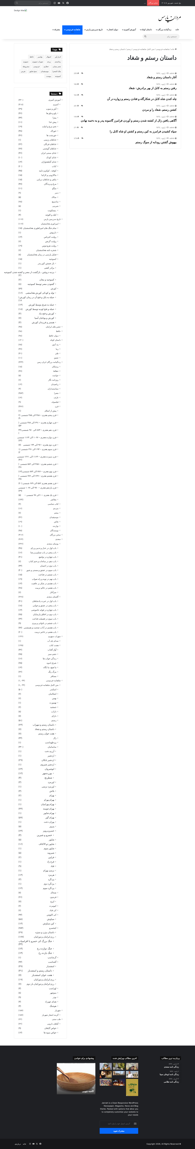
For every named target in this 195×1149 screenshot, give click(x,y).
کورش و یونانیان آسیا (44, 318)
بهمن (54, 698)
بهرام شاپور (48, 813)
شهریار (58, 1010)
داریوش (53, 232)
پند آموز (55, 344)
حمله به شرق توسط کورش (41, 304)
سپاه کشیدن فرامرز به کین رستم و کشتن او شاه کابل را (143, 131)
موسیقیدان (45, 71)
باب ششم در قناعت (47, 574)
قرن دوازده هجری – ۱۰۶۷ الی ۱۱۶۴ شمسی (36, 437)
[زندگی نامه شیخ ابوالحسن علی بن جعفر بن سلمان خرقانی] (119, 1066)
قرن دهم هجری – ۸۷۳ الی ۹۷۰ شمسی (39, 430)
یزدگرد (51, 879)
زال (54, 738)
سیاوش (50, 919)
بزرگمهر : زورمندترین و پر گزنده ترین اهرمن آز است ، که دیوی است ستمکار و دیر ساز (111, 3)
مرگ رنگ (52, 671)
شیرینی (55, 206)
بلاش (51, 791)
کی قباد (53, 910)
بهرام (51, 795)
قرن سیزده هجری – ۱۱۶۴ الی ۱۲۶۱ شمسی (36, 456)
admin (172, 73)
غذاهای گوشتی (49, 148)
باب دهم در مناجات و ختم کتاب (42, 561)
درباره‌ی (18, 1144)
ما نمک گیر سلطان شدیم (81, 1091)
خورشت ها (51, 135)
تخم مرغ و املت (49, 126)
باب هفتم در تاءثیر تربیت (45, 632)
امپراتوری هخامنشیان (50, 223)
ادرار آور (58, 57)
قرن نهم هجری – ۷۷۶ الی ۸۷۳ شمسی (39, 471)
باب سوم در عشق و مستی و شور (41, 570)
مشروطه (26, 66)
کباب (54, 166)
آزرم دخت (49, 751)
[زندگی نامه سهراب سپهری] (106, 1074)
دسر (57, 193)
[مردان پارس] (169, 18)
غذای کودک (51, 157)
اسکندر (53, 689)
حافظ (32, 57)
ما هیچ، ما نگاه (49, 667)
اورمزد (51, 782)
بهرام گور (49, 817)
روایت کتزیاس (50, 237)
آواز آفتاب (52, 649)
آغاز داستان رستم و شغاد (162, 77)
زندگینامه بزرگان (164, 30)
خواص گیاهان (50, 1028)
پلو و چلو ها (51, 113)
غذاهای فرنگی (50, 144)
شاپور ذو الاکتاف (46, 844)
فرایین (51, 857)
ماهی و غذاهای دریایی (46, 179)
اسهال (48, 57)
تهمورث (52, 702)
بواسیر (40, 57)
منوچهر (53, 992)
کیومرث (52, 905)
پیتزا (54, 117)
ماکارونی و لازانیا (48, 175)
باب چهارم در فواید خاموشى (43, 610)
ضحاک (53, 892)
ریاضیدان (55, 384)
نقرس (23, 71)
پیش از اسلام (50, 410)
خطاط (56, 371)
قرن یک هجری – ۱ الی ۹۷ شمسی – (40, 495)
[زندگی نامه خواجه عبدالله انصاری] (132, 1066)
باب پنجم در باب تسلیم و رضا (43, 552)
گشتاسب (52, 961)
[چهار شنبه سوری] (119, 1082)
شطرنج (48, 777)
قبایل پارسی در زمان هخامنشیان (41, 254)
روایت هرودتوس (49, 245)
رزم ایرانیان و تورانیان (44, 936)
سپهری (25, 62)
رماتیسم (58, 62)
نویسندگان (54, 530)
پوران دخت (49, 822)
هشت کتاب (54, 645)
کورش (53, 288)
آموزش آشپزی (130, 30)
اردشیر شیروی (47, 764)
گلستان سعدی (53, 596)
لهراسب (52, 988)
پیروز (51, 826)
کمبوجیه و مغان (46, 279)
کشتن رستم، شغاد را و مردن (159, 109)
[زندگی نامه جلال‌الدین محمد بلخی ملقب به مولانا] (106, 1066)
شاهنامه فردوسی (73, 30)
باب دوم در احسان (48, 565)
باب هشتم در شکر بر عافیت (43, 583)
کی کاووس (51, 914)
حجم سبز (52, 654)
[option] (76, 1078)
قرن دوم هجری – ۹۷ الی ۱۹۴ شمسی (39, 444)
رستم (129, 49)
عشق (56, 357)
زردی (49, 62)
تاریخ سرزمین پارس (94, 30)
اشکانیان (52, 693)
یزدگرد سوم (48, 888)
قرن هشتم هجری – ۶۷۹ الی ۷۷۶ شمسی (38, 475)
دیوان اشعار (113, 30)
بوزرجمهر (47, 773)
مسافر (53, 676)
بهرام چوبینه (48, 808)
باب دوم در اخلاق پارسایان (44, 614)
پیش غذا (52, 122)
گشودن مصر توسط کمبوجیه (41, 284)
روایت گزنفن (50, 241)
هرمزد (51, 875)
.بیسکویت (52, 210)
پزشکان (55, 366)
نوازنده (56, 526)
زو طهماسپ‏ (50, 742)
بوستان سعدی (53, 543)
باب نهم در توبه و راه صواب (44, 579)
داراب (53, 711)
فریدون (53, 897)
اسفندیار (50, 966)
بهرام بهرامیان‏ (47, 804)
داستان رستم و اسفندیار (40, 970)
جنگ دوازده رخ (44, 948)
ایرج (52, 901)
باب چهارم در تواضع (47, 557)
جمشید (53, 707)
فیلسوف (55, 402)
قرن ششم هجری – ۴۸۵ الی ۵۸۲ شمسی (38, 464)
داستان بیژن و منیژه (44, 932)
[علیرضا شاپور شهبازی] (132, 1074)
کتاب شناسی (53, 504)
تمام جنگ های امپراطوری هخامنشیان (39, 228)
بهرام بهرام (49, 799)
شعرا (56, 393)
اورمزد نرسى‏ (48, 786)
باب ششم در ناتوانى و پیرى (44, 623)
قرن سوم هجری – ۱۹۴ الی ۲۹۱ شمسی (38, 449)
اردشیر (51, 755)
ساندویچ (55, 201)
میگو (54, 188)
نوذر (54, 997)
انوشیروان (49, 769)
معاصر (53, 499)
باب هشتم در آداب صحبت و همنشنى (40, 627)
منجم (56, 513)
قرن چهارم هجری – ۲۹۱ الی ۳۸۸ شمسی (38, 422)
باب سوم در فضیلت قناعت (44, 618)
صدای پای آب (53, 641)
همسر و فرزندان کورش (43, 322)
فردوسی (36, 66)
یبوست (48, 76)
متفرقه (57, 30)
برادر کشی (49, 267)
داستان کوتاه (147, 30)
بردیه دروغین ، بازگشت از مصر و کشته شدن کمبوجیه (29, 272)
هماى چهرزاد (50, 1001)
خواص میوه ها (50, 1032)
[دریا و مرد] (132, 1087)
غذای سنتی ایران (48, 153)
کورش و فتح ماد (46, 313)
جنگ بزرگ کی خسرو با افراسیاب (35, 941)
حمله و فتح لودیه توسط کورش (40, 309)
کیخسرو (52, 928)
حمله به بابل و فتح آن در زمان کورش (37, 297)
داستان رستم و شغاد (44, 729)
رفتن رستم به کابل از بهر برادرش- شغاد (153, 88)
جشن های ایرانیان (53, 327)
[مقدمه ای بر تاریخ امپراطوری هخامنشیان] (119, 1073)
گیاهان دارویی (53, 1023)
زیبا (57, 349)
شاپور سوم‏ (49, 848)
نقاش (56, 521)
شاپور (51, 839)
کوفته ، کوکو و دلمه (47, 170)
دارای (54, 716)
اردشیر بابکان (48, 760)
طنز (57, 353)
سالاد (54, 197)
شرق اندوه (51, 663)
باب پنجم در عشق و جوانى (44, 605)
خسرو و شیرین (44, 835)
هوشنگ (53, 1006)
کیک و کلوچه (50, 214)
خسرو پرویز (48, 830)
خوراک (53, 131)
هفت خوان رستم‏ (46, 733)
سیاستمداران (53, 388)
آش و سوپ (51, 108)
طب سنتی (56, 1019)
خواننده (56, 375)
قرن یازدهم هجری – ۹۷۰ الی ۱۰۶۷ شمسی (37, 487)
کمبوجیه (58, 76)
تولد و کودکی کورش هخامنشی (40, 293)
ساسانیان (52, 746)
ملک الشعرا (57, 71)
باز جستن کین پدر (46, 263)
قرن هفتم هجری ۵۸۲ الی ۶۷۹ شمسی (39, 483)
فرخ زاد (50, 861)
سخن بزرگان (55, 535)
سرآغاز (53, 592)
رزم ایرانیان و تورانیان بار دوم (40, 984)
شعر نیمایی (57, 66)
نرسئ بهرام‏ (48, 870)
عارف (56, 397)
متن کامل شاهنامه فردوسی (143, 49)
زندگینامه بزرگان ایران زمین (49, 362)
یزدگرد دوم (49, 883)
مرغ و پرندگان (50, 184)
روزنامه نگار (53, 380)
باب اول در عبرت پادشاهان (44, 601)
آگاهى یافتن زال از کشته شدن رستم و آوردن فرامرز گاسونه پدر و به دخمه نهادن (129, 120)
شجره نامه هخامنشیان (46, 250)
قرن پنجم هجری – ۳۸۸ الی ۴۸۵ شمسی (38, 415)
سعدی (58, 539)
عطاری (46, 66)
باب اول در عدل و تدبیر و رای (43, 548)
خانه (177, 30)
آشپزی (56, 104)
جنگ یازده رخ (45, 953)
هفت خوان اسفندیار (42, 975)
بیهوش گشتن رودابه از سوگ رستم (156, 142)
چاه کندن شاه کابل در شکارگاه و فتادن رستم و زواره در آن (142, 99)
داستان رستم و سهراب (43, 724)
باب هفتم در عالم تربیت (45, 587)
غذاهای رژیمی (50, 139)
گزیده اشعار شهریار (50, 1015)
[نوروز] (106, 1082)
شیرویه (50, 852)
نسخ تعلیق (33, 71)
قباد (52, 866)
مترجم (56, 508)
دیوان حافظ (54, 335)
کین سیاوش (48, 923)
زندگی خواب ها (49, 658)
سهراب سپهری (37, 62)
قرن (57, 406)
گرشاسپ (52, 957)
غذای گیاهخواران (48, 161)
